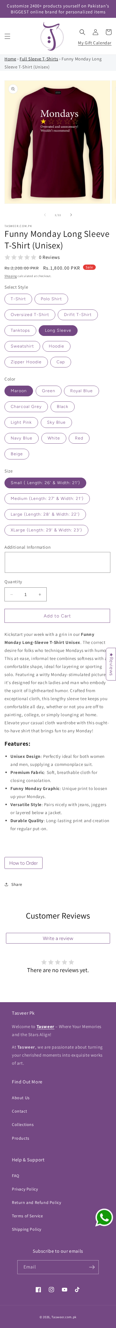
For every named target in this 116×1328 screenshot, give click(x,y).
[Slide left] (44, 214)
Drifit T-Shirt (78, 314)
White (54, 438)
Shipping (10, 276)
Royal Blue (81, 390)
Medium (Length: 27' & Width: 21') (47, 498)
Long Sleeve (58, 330)
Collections (23, 1124)
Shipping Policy (26, 1229)
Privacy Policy (25, 1189)
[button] (7, 36)
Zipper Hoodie (26, 362)
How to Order (23, 863)
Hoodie (56, 346)
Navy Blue (21, 438)
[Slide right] (71, 214)
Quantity (13, 581)
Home (10, 59)
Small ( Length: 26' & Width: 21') (45, 482)
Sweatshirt (22, 346)
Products (20, 1138)
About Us (21, 1097)
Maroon (19, 390)
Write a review (58, 938)
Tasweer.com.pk (63, 1317)
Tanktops (20, 330)
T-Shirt (18, 298)
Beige (17, 453)
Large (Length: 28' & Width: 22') (45, 514)
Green (48, 390)
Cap (61, 362)
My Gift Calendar (95, 43)
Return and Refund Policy (36, 1202)
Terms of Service (27, 1215)
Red (79, 438)
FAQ (15, 1175)
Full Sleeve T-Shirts (39, 59)
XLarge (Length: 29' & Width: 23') (46, 530)
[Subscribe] (91, 1267)
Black (62, 406)
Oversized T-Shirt (30, 314)
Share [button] (16, 884)
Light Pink (21, 422)
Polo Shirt (51, 298)
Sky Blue (56, 422)
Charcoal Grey (26, 406)
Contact (19, 1111)
